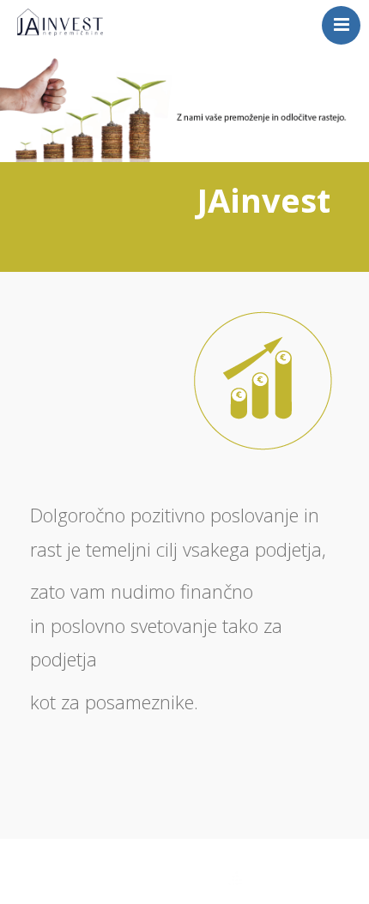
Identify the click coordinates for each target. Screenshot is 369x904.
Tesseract (195, 880)
